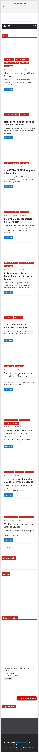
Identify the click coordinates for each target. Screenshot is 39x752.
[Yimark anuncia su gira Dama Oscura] (19, 49)
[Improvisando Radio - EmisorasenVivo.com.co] (19, 580)
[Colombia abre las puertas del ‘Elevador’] (19, 202)
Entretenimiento (9, 366)
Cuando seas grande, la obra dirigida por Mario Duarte (19, 374)
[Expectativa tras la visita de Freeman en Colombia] (19, 407)
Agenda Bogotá (9, 59)
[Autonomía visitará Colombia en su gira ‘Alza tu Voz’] (19, 252)
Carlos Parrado (21, 118)
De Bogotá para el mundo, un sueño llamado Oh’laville (18, 480)
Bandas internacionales (22, 59)
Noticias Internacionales (11, 62)
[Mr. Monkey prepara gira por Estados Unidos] (19, 509)
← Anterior (6, 548)
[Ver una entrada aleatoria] (34, 26)
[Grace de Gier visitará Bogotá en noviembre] (19, 307)
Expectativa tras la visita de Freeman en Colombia (18, 432)
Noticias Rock (24, 62)
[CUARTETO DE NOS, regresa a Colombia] (19, 153)
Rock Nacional (9, 66)
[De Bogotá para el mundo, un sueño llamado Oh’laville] (19, 462)
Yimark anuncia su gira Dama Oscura (19, 75)
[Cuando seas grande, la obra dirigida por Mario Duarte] (19, 356)
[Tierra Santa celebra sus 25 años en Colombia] (19, 104)
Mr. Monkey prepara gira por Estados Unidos (19, 525)
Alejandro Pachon (21, 69)
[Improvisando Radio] (4, 26)
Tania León (19, 369)
